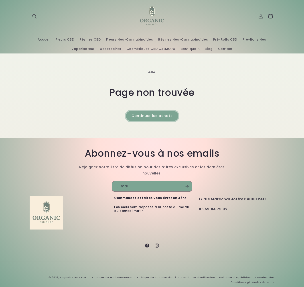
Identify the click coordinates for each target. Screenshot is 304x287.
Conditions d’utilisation (198, 277)
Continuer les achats (152, 115)
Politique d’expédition (235, 277)
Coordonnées (264, 277)
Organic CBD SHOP (73, 277)
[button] (34, 16)
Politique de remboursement (112, 277)
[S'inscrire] (187, 186)
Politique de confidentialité (156, 277)
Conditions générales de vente (252, 282)
